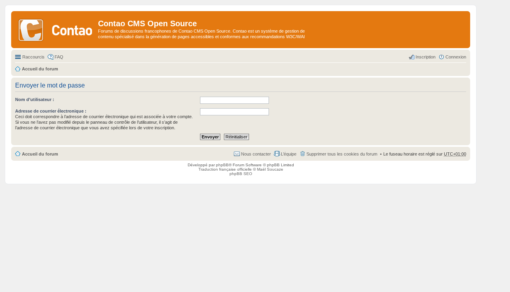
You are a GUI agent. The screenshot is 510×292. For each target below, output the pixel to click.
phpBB (222, 165)
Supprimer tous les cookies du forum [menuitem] (341, 154)
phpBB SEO (241, 173)
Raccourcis (33, 57)
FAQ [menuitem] (59, 57)
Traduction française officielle (225, 169)
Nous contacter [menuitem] (256, 154)
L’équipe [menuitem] (288, 154)
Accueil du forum (40, 154)
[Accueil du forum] (55, 29)
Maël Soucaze (270, 169)
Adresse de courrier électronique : (50, 111)
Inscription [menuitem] (425, 57)
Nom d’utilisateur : (34, 99)
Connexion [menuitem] (455, 57)
